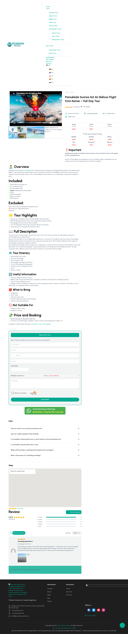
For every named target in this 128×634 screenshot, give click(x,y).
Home (48, 6)
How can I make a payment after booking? (25, 434)
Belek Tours (53, 19)
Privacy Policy (91, 615)
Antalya (49, 588)
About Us (49, 61)
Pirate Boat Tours (54, 50)
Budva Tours (56, 33)
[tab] (45, 335)
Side (48, 598)
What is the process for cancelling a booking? (26, 455)
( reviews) (76, 107)
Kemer (49, 592)
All (10, 533)
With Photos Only (18, 533)
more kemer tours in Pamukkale (40, 324)
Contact (49, 63)
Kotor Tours (56, 36)
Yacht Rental (50, 57)
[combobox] (13, 356)
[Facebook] (89, 610)
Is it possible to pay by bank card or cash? (25, 444)
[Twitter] (93, 610)
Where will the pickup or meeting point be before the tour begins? (32, 450)
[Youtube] (98, 610)
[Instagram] (103, 610)
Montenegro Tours (55, 29)
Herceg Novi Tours (58, 39)
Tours (48, 8)
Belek (49, 595)
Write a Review (75, 512)
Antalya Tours (53, 12)
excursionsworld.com (64, 625)
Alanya (49, 601)
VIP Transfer (50, 59)
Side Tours (52, 22)
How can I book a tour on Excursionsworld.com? (26, 428)
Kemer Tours (53, 16)
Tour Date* (14, 366)
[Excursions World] (15, 44)
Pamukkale (28, 170)
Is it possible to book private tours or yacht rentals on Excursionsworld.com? (36, 439)
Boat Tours (49, 46)
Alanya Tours (53, 25)
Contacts (69, 595)
